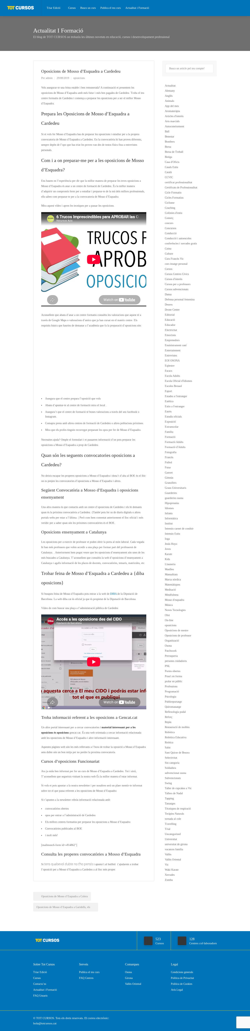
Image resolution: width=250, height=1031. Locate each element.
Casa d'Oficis (172, 162)
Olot (167, 615)
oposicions (79, 78)
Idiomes (169, 508)
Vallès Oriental (173, 859)
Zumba (169, 879)
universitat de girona (176, 844)
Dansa (168, 294)
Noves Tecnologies (175, 610)
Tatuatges (170, 803)
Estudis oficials (173, 416)
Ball (167, 131)
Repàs (168, 722)
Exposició (170, 421)
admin (49, 78)
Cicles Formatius (174, 197)
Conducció (171, 233)
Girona (129, 978)
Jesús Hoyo (171, 543)
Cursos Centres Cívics (177, 274)
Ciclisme (169, 202)
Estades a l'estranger (176, 396)
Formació (170, 437)
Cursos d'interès (173, 279)
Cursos (72, 7)
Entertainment (172, 350)
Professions (171, 686)
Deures (168, 304)
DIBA (113, 593)
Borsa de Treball (174, 151)
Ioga (167, 538)
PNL (167, 666)
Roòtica (169, 742)
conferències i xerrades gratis (181, 243)
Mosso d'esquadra (174, 599)
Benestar (169, 136)
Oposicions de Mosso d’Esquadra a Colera (64, 896)
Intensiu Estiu (172, 533)
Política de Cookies (181, 983)
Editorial (170, 314)
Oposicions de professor (178, 635)
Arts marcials (172, 121)
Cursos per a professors (177, 284)
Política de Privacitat (182, 978)
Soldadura (170, 767)
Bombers (170, 141)
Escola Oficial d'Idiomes (178, 381)
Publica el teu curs (110, 7)
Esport (168, 391)
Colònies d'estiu (173, 212)
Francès (169, 457)
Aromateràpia (172, 111)
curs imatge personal (176, 263)
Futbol (168, 462)
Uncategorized (173, 834)
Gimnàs (169, 477)
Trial (167, 829)
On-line (169, 620)
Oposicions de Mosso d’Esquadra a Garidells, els (63, 907)
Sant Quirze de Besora (177, 752)
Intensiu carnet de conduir (179, 528)
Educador (170, 324)
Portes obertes (172, 671)
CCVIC (169, 177)
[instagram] (214, 1018)
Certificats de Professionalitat (181, 187)
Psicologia (170, 696)
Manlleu (169, 569)
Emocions (170, 335)
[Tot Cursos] (20, 6)
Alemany (170, 90)
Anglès (168, 95)
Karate (168, 554)
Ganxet (169, 472)
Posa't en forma (173, 676)
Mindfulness (171, 594)
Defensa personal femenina (180, 299)
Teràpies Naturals (174, 813)
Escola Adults (172, 375)
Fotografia (170, 452)
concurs (169, 223)
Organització (172, 640)
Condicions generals (182, 972)
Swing (168, 783)
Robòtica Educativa (175, 737)
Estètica (169, 401)
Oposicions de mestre (176, 630)
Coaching (170, 207)
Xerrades (170, 874)
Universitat (171, 839)
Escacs (168, 370)
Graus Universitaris (175, 487)
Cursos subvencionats (176, 289)
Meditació (170, 589)
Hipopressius (172, 503)
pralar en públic (173, 681)
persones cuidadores (176, 661)
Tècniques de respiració (178, 808)
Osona (168, 645)
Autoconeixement (174, 126)
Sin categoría (172, 762)
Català (168, 172)
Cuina (168, 248)
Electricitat (171, 330)
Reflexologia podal (175, 711)
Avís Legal (177, 989)
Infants (168, 513)
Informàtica (171, 518)
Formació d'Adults (175, 447)
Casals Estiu (171, 167)
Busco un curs (88, 7)
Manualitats (171, 574)
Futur (168, 467)
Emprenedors (172, 340)
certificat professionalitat (178, 182)
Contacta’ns (39, 983)
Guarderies (171, 493)
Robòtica (170, 732)
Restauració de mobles (177, 727)
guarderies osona (174, 498)
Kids (167, 559)
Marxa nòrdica (173, 579)
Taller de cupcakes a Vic (178, 788)
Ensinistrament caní (176, 345)
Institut (169, 523)
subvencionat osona (175, 773)
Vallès (168, 854)
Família (169, 431)
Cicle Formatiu (173, 192)
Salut (168, 747)
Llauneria (170, 564)
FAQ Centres (86, 978)
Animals (169, 100)
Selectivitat (171, 757)
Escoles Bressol (173, 386)
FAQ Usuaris (40, 995)
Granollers (170, 482)
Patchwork (171, 650)
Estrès (168, 411)
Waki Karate (172, 869)
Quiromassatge (173, 706)
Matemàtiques (172, 584)
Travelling (170, 823)
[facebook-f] (207, 1018)
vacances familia (174, 849)
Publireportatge (173, 701)
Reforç (168, 717)
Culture (169, 253)
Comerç (169, 218)
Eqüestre (169, 365)
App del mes (172, 106)
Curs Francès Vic (174, 258)
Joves (168, 549)
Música (169, 605)
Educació (170, 319)
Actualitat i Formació (137, 7)
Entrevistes (171, 355)
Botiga (168, 156)
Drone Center (172, 309)
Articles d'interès (174, 116)
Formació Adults (174, 442)
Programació (172, 691)
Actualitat (170, 85)
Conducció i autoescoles (178, 238)
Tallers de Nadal (174, 793)
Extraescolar (172, 426)
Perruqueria (171, 655)
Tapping (169, 798)
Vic (167, 864)
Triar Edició (53, 7)
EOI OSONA (172, 360)
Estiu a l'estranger (175, 406)
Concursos (170, 228)
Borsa (168, 146)
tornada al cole (173, 818)
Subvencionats (173, 778)
